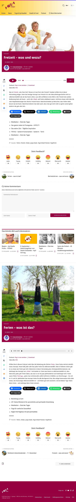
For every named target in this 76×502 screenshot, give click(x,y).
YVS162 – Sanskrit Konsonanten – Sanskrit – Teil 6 (27, 132)
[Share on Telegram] (4, 99)
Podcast (6, 53)
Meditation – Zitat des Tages (20, 122)
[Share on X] (4, 90)
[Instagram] (71, 490)
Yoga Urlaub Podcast (44, 143)
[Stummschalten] (70, 80)
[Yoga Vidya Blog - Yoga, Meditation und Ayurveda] (10, 5)
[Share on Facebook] (4, 86)
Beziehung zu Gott (17, 399)
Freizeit (16, 92)
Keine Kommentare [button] (65, 464)
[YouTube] (68, 490)
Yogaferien (53, 143)
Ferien (53, 364)
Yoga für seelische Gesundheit (21, 409)
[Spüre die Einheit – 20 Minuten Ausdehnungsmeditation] (65, 239)
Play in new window (21, 85)
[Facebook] (66, 490)
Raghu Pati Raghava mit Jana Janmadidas (24, 412)
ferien (18, 143)
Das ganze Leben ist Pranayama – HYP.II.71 (25, 125)
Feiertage (20, 376)
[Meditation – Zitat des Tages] (47, 239)
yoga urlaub (33, 143)
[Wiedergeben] (12, 80)
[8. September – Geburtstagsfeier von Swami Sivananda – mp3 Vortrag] (28, 239)
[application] (41, 80)
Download (31, 85)
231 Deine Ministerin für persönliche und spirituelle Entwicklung (32, 402)
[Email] (4, 103)
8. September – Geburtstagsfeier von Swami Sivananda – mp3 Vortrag (28, 249)
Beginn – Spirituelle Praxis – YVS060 (8, 247)
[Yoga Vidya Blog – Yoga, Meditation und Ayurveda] (5, 490)
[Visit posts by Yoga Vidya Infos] (6, 68)
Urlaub (35, 99)
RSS (16, 88)
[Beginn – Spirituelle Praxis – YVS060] (10, 239)
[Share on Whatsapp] (4, 95)
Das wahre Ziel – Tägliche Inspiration (23, 128)
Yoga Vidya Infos (17, 67)
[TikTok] (73, 490)
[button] (3, 5)
